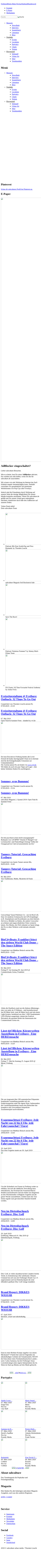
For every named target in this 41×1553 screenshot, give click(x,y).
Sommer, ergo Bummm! (15, 781)
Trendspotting (17, 61)
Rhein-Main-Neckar (14, 4)
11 (23, 1373)
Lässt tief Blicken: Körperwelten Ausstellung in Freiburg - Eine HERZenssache (20, 1033)
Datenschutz (10, 1524)
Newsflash (15, 25)
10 (21, 1373)
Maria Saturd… (30, 1401)
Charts (14, 47)
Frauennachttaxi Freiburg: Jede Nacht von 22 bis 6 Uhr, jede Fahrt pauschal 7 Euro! (20, 1122)
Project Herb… (30, 1429)
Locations (15, 42)
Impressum (10, 1514)
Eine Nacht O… (31, 1457)
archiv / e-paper (6, 1497)
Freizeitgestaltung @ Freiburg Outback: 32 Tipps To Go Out (19, 698)
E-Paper (9, 10)
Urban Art (15, 56)
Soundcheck (16, 30)
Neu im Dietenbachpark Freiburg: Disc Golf (15, 1213)
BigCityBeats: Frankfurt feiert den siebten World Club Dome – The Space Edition (19, 942)
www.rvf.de (32, 765)
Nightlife (9, 37)
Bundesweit (32, 4)
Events (14, 40)
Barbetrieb (5, 1457)
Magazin (9, 23)
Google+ (9, 1538)
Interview (15, 28)
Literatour (15, 33)
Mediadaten (10, 13)
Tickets (14, 49)
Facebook (9, 1535)
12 (25, 1373)
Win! (13, 59)
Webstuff (15, 54)
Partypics (15, 44)
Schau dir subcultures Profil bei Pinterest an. (17, 189)
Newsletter (10, 1521)
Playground (10, 52)
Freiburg (4, 4)
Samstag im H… (7, 1429)
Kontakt (9, 8)
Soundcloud (10, 1542)
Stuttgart (25, 4)
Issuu (8, 1540)
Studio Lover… (6, 1401)
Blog (13, 35)
